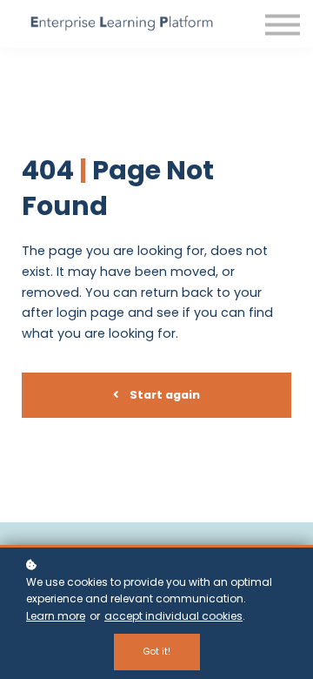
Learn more (55, 615)
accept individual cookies (173, 615)
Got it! (156, 651)
